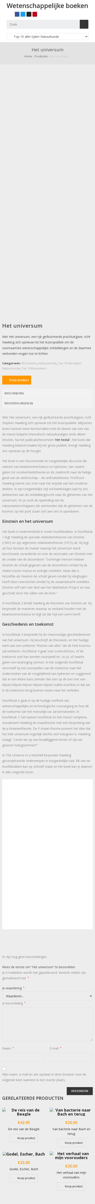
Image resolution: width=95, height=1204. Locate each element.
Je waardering (13, 988)
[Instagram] (29, 14)
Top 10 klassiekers (34, 368)
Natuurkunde (48, 363)
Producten (41, 56)
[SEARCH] (84, 24)
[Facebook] (17, 14)
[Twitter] (23, 14)
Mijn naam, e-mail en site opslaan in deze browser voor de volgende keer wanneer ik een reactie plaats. (44, 1077)
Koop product (19, 380)
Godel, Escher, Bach (24, 1169)
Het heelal (62, 440)
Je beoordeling (14, 1003)
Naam (8, 1048)
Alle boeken (29, 363)
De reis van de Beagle (24, 1129)
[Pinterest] (34, 14)
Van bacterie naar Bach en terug (71, 1131)
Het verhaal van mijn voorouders (71, 1174)
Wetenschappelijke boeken (47, 5)
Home (28, 56)
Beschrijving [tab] (14, 393)
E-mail (55, 1048)
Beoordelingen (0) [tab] (18, 403)
